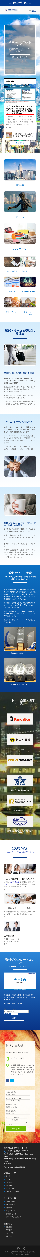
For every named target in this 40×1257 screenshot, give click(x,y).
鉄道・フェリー (11, 1211)
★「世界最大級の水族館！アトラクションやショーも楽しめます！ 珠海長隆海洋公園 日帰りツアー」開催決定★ (20, 109)
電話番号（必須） (12, 1105)
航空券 (8, 1176)
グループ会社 (10, 1233)
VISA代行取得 (10, 1201)
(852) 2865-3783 (20, 2)
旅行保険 (9, 1208)
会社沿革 (9, 1236)
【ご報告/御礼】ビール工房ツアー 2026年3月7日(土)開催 (23, 135)
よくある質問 (10, 1188)
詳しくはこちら (20, 60)
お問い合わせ (8, 1163)
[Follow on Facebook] (7, 1080)
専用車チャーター (12, 1214)
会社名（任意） (11, 1111)
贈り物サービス (11, 1204)
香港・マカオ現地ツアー (14, 1217)
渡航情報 (9, 1185)
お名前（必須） (11, 1092)
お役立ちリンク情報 (13, 1192)
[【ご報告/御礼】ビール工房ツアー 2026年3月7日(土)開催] (9, 135)
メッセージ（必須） (13, 1117)
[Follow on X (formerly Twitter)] (12, 1080)
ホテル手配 (20, 44)
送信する (15, 1128)
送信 (14, 1018)
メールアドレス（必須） (14, 1098)
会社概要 (9, 1227)
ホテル (8, 1179)
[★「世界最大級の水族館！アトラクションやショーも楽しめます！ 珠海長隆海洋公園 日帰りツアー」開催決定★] (20, 93)
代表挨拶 (9, 1230)
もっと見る (20, 143)
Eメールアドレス (10, 1009)
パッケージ (9, 1182)
